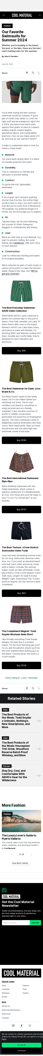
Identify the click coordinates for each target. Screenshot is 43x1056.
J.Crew (24, 678)
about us (6, 1006)
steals (4, 997)
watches (5, 993)
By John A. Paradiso (10, 56)
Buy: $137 (21, 509)
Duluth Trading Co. (12, 678)
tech (24, 989)
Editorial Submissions (11, 1010)
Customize (22, 1051)
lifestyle (5, 989)
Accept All (21, 1045)
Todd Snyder (33, 678)
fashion (25, 985)
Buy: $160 (21, 440)
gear (4, 985)
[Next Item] (31, 854)
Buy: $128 (21, 665)
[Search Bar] (39, 15)
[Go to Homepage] (22, 15)
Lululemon (18, 243)
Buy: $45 (21, 350)
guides (25, 993)
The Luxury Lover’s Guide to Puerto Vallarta (19, 837)
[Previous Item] (11, 854)
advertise (6, 1014)
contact (5, 1018)
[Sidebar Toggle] (4, 15)
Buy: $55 (21, 593)
